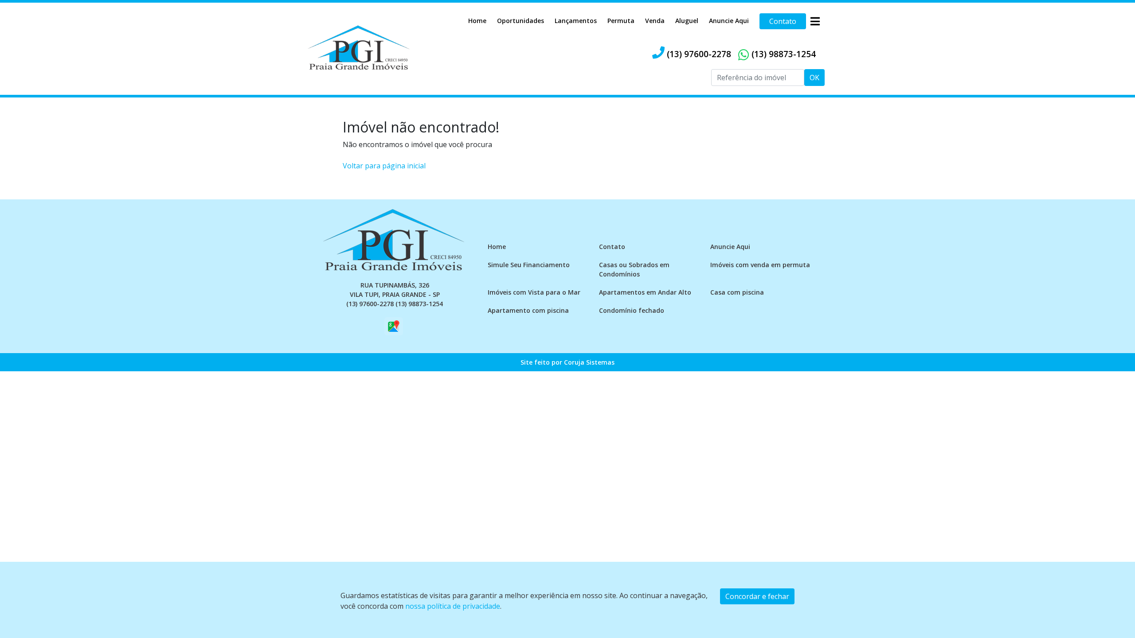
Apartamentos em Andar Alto (645, 292)
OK (814, 77)
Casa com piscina (737, 292)
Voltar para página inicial (384, 166)
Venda (655, 20)
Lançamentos (576, 20)
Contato (782, 21)
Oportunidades (520, 20)
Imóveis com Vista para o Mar (534, 292)
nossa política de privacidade (452, 606)
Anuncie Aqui (729, 20)
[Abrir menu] (815, 21)
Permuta (620, 20)
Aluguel (686, 20)
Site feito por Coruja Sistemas (567, 362)
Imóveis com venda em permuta (760, 265)
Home (477, 20)
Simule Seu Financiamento (529, 265)
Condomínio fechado (631, 310)
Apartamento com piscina (528, 310)
